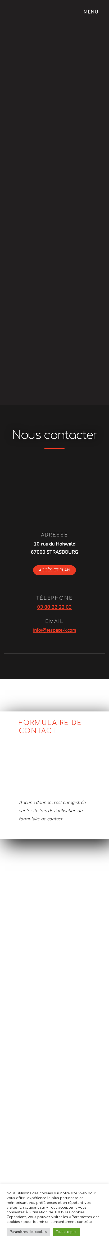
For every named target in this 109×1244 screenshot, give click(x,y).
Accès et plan (54, 570)
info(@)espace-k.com (54, 630)
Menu (92, 12)
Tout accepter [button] (66, 1231)
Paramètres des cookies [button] (28, 1231)
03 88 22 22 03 (54, 607)
